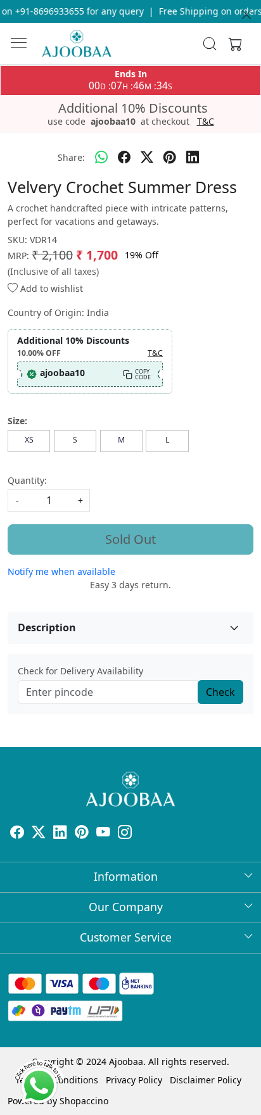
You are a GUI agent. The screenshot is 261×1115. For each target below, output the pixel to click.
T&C (205, 121)
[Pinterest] (81, 833)
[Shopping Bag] (232, 44)
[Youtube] (103, 833)
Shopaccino (84, 1101)
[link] (210, 43)
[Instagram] (124, 833)
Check (220, 692)
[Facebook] (17, 833)
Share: (71, 157)
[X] (38, 833)
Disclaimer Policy (205, 1080)
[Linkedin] (60, 833)
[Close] (246, 14)
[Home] (77, 44)
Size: (17, 421)
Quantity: (27, 480)
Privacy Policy (134, 1080)
